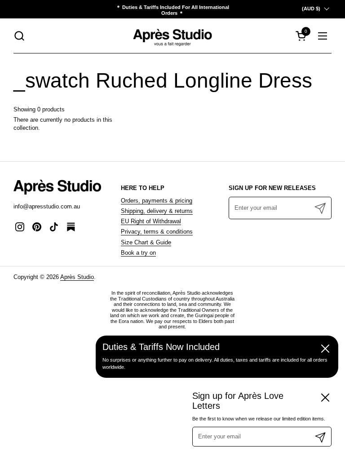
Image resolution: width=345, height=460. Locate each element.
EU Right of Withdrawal (151, 221)
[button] (19, 35)
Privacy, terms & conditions (157, 231)
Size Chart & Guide (146, 242)
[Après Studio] (172, 35)
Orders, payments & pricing (156, 200)
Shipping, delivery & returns (157, 211)
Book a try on (138, 252)
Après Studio (77, 277)
